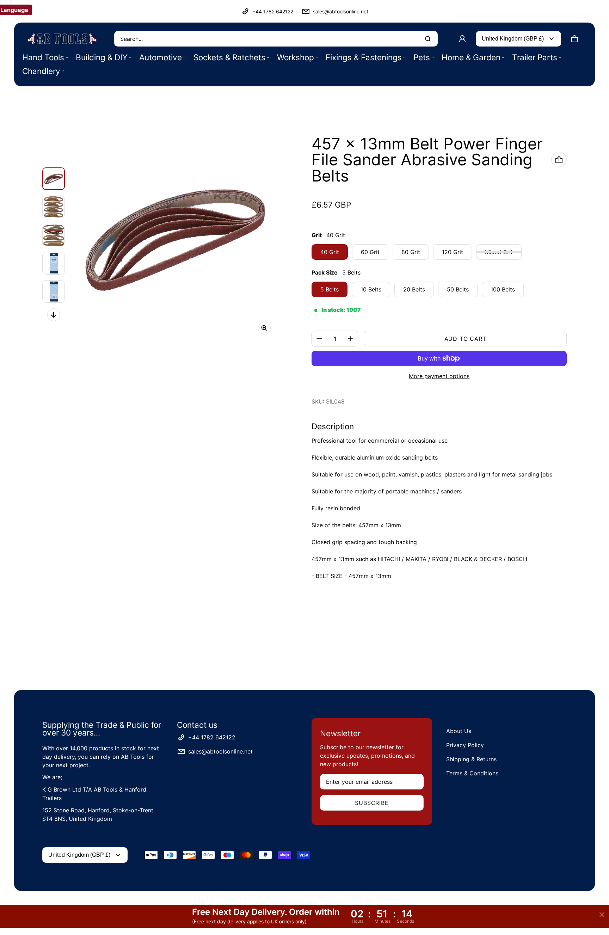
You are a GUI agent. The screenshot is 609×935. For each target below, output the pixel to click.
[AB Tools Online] (62, 39)
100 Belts (503, 289)
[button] (574, 39)
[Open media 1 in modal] (174, 238)
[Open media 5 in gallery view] (53, 291)
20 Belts (414, 289)
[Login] (462, 39)
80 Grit (410, 252)
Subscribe (371, 802)
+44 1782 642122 (272, 11)
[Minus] (319, 338)
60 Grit (370, 252)
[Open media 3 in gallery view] (53, 235)
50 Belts (458, 289)
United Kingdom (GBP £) (513, 39)
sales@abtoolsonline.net (340, 11)
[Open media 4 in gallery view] (53, 263)
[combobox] (276, 39)
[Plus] (350, 338)
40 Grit (329, 252)
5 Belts (329, 289)
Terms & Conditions (472, 773)
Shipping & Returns (471, 759)
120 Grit (452, 252)
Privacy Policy (465, 745)
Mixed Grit (499, 252)
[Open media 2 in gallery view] (53, 207)
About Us (458, 730)
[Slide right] (53, 314)
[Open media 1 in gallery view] (53, 178)
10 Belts (371, 289)
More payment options (439, 376)
